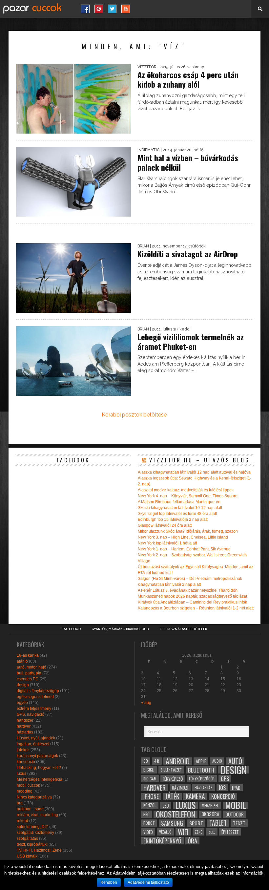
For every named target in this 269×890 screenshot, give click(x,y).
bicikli (149, 770)
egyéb (22, 702)
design (23, 685)
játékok (23, 750)
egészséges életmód (35, 696)
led (165, 805)
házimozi (180, 787)
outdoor (234, 814)
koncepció (26, 761)
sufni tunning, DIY (32, 826)
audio (217, 761)
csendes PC (27, 679)
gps (225, 778)
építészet (230, 832)
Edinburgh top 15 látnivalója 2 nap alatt (173, 519)
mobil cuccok (28, 785)
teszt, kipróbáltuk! (32, 844)
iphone (151, 796)
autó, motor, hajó (31, 667)
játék (172, 796)
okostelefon (175, 814)
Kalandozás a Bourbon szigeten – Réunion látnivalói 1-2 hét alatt (196, 608)
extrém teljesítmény (34, 708)
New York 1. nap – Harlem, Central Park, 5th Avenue (184, 549)
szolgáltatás (27, 838)
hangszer (25, 720)
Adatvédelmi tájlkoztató (148, 882)
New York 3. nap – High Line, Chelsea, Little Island (183, 537)
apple (201, 761)
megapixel (210, 805)
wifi (183, 832)
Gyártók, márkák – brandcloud (120, 629)
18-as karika (28, 655)
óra (20, 803)
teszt (239, 823)
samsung (172, 823)
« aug (146, 702)
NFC (146, 814)
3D (145, 761)
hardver (24, 726)
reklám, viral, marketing (37, 815)
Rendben (108, 882)
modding (24, 791)
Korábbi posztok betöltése (134, 415)
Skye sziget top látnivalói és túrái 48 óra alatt (177, 513)
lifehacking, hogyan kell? (39, 767)
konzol (149, 805)
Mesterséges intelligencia (39, 779)
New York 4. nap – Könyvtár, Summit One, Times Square (188, 496)
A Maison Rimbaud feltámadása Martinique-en (179, 501)
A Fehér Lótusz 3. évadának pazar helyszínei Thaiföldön (188, 590)
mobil (235, 805)
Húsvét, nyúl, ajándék (36, 738)
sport (196, 823)
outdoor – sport (30, 809)
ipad (236, 787)
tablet (218, 823)
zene (198, 832)
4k (156, 761)
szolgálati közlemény (35, 832)
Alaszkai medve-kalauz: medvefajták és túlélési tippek (186, 490)
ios (222, 787)
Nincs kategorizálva (34, 797)
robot (149, 823)
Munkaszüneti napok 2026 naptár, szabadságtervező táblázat (192, 596)
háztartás (25, 732)
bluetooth (201, 769)
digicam (149, 778)
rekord (22, 820)
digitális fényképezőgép (38, 691)
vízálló (165, 832)
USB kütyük (27, 856)
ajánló (22, 661)
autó (235, 761)
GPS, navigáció (30, 714)
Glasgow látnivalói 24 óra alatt (165, 525)
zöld (211, 832)
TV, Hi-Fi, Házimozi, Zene (39, 850)
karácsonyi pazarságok (37, 755)
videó (148, 832)
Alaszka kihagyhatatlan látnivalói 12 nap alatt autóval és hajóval (195, 472)
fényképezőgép (202, 778)
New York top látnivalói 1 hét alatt (167, 543)
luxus (21, 773)
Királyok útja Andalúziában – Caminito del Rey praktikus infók (192, 602)
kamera (195, 796)
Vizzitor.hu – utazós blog (199, 460)
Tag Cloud (71, 629)
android (178, 761)
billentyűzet (171, 770)
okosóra (210, 814)
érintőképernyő (162, 840)
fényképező (173, 778)
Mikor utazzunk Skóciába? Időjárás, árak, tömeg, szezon (188, 531)
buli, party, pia (29, 673)
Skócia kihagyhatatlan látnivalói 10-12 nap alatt (180, 507)
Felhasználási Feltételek (183, 629)
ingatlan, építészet (33, 744)
